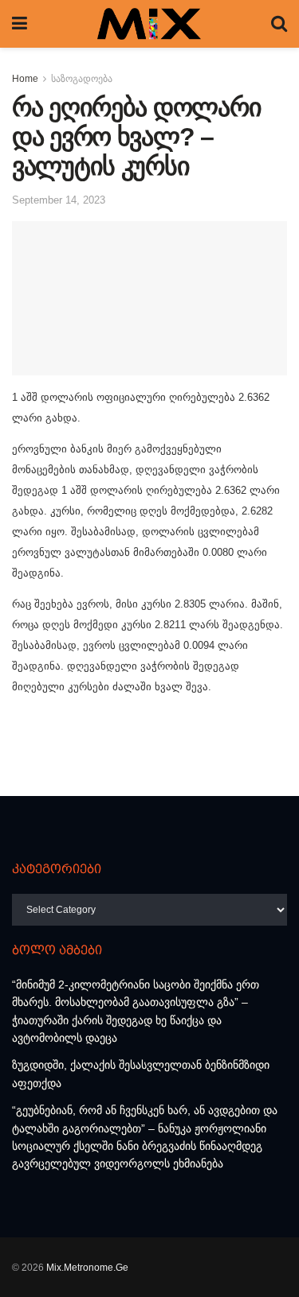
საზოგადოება (81, 78)
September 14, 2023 (58, 200)
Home (25, 78)
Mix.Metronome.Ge (87, 1267)
